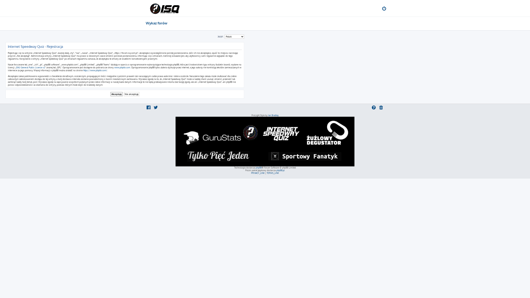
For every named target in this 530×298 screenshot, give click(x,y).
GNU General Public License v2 (30, 67)
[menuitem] (384, 9)
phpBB (259, 167)
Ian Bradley (273, 115)
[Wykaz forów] (165, 8)
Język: (221, 36)
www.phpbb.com (122, 67)
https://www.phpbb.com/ (95, 70)
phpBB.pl (280, 170)
